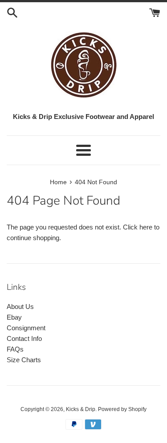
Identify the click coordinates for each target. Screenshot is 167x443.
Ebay (14, 317)
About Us (20, 306)
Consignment (26, 328)
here (145, 227)
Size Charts (24, 360)
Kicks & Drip (80, 409)
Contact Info (24, 338)
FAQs (15, 349)
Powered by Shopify (122, 409)
